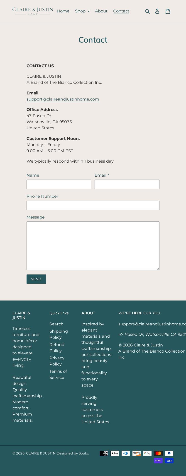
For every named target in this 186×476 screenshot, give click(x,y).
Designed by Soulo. (73, 453)
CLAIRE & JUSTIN (41, 453)
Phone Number (42, 196)
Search (56, 324)
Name (33, 175)
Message (36, 217)
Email (102, 175)
